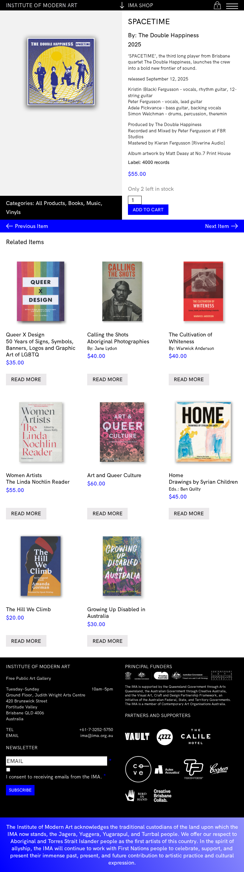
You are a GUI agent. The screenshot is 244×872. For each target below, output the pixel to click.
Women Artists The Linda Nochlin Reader (38, 483)
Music (93, 203)
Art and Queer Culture (114, 479)
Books (75, 203)
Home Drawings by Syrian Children (203, 486)
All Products (50, 203)
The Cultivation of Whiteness (191, 345)
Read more (26, 379)
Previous (31, 226)
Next (217, 226)
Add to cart (148, 209)
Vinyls (13, 212)
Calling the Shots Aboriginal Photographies (118, 345)
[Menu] (232, 5)
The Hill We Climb (28, 613)
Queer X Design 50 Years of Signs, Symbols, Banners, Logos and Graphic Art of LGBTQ (40, 348)
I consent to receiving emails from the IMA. (56, 776)
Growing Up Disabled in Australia (116, 617)
